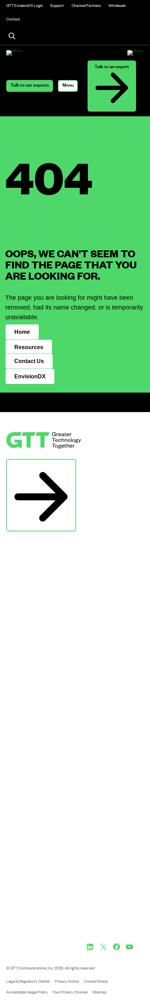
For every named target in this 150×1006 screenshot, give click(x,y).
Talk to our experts (29, 85)
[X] (103, 947)
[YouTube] (129, 947)
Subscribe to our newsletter (41, 466)
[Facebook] (116, 947)
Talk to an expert (112, 67)
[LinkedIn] (90, 947)
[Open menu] (68, 86)
